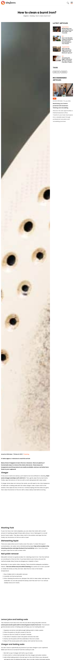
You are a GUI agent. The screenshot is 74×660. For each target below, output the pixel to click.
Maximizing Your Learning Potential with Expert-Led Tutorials (67, 31)
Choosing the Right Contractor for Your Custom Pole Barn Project (67, 60)
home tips (56, 72)
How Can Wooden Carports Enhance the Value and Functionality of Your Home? (67, 40)
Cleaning (26, 454)
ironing (64, 72)
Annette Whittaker (6, 454)
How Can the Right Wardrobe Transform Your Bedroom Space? (67, 51)
